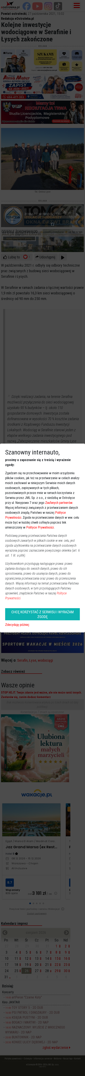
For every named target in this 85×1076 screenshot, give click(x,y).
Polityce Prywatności (40, 527)
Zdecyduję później (17, 625)
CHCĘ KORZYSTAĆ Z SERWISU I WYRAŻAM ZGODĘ (42, 614)
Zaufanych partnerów (58, 503)
